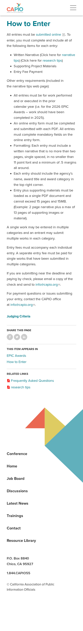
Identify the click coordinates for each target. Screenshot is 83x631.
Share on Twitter (17, 337)
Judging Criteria (18, 316)
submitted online (48, 34)
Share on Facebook (10, 337)
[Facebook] (24, 608)
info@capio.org (47, 284)
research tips (52, 60)
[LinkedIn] (11, 608)
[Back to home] (15, 8)
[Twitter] (37, 608)
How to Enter (16, 362)
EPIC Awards (16, 355)
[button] (73, 8)
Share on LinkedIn (24, 337)
